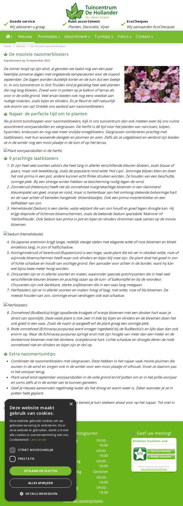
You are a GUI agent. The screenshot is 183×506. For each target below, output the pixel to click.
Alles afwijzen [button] (40, 483)
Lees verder (38, 440)
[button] (40, 493)
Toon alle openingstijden (83, 500)
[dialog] (40, 450)
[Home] (9, 37)
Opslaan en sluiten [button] (40, 471)
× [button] (71, 404)
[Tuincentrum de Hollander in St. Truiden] (92, 10)
